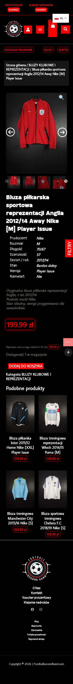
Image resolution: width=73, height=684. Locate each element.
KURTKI (63, 50)
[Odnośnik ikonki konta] (28, 29)
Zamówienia (36, 630)
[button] (14, 9)
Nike (39, 238)
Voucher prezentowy (36, 598)
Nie (39, 276)
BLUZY (48, 50)
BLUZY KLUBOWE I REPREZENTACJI (28, 376)
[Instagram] (40, 609)
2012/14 (42, 260)
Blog (36, 621)
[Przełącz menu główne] (40, 30)
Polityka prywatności (36, 634)
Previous (7, 181)
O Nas (36, 588)
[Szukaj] (65, 29)
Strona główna (16, 65)
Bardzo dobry (46, 265)
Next (66, 181)
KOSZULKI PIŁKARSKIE (18, 50)
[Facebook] (32, 609)
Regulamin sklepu (36, 639)
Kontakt (41, 9)
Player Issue (45, 271)
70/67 (40, 249)
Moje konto (36, 626)
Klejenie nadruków (36, 603)
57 (38, 254)
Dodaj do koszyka (25, 366)
